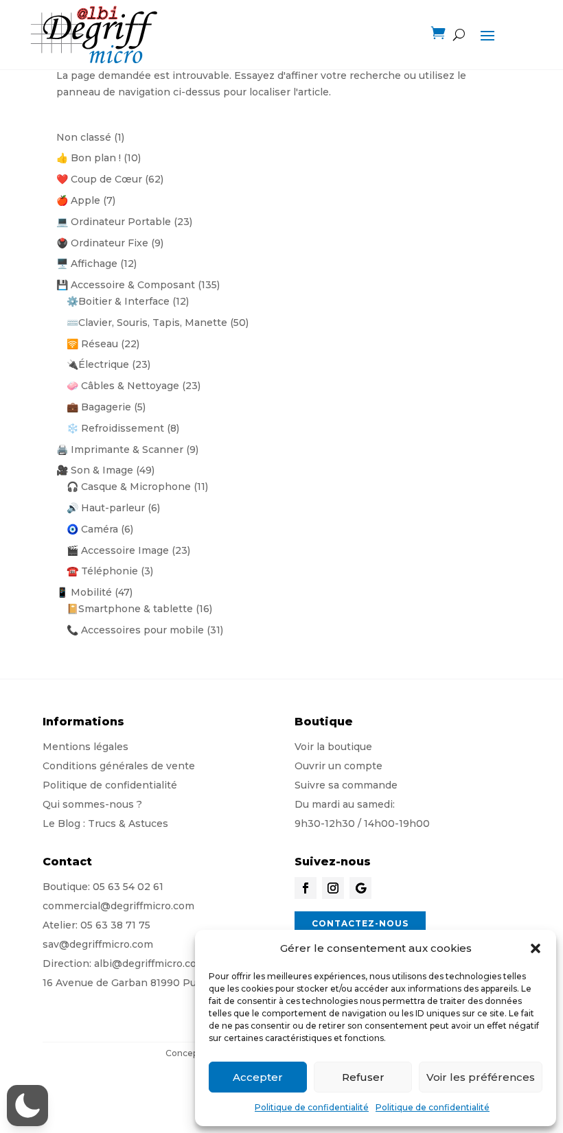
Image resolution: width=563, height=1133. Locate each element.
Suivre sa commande (346, 785)
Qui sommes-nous (88, 804)
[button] (535, 948)
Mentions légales (85, 746)
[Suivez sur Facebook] (306, 888)
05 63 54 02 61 (128, 886)
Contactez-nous (360, 923)
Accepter (258, 1077)
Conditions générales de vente (119, 766)
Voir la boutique (333, 746)
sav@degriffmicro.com (98, 944)
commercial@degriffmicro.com (118, 906)
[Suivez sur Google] (360, 888)
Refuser (363, 1077)
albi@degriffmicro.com (150, 963)
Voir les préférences (480, 1077)
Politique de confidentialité (312, 1107)
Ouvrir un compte (338, 766)
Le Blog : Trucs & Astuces (105, 823)
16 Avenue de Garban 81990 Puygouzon (141, 983)
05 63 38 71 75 (115, 925)
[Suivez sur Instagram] (333, 888)
